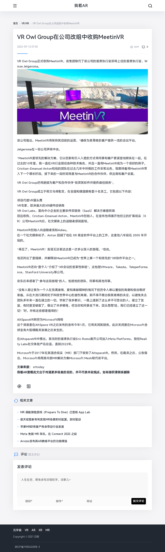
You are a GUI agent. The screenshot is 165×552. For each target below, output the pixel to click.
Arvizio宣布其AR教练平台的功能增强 (43, 441)
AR (33, 530)
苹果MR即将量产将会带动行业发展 (42, 426)
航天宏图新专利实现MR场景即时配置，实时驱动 (50, 419)
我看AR (81, 5)
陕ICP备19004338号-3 (27, 547)
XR (40, 530)
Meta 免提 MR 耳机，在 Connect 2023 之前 (48, 434)
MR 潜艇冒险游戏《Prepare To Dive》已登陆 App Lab (55, 412)
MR (27, 23)
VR (23, 23)
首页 (15, 23)
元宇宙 (17, 530)
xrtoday (38, 367)
